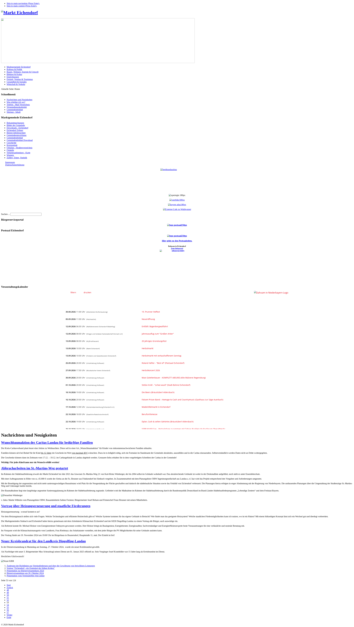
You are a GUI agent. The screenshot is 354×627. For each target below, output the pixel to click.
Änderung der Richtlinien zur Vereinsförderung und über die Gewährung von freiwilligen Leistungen (51, 566)
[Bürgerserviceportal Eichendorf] (177, 225)
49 (8, 592)
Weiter (9, 615)
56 (8, 610)
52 (8, 600)
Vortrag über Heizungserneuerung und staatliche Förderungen (45, 506)
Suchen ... (5, 214)
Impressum (10, 162)
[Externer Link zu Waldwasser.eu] (177, 209)
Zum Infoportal (177, 248)
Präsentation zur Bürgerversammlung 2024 (25, 571)
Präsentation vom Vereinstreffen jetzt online (26, 576)
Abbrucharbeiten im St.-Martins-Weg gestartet (34, 468)
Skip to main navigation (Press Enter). (23, 3)
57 (8, 612)
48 (8, 590)
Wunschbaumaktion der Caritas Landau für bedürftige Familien (47, 442)
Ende (9, 617)
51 (8, 597)
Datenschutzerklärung (14, 165)
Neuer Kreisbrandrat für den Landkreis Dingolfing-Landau (43, 541)
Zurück (10, 587)
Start (9, 585)
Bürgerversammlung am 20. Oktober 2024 (25, 573)
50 (8, 595)
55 (8, 607)
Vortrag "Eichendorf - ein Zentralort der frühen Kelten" (31, 568)
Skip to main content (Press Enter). (22, 6)
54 (8, 605)
